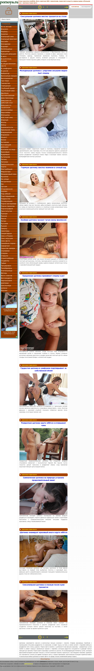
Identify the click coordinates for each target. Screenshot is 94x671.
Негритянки (6, 181)
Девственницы (7, 98)
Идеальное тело (8, 130)
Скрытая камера (8, 248)
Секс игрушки (7, 238)
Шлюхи (4, 288)
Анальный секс (7, 36)
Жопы (3, 122)
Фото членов (6, 275)
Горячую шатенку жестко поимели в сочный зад (43, 167)
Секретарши (6, 233)
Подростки (5, 199)
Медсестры (6, 171)
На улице (5, 179)
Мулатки (4, 176)
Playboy (4, 31)
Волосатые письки (9, 76)
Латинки (4, 162)
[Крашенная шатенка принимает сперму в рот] (43, 315)
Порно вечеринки (8, 204)
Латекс (4, 159)
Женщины (5, 115)
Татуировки (6, 266)
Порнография (7, 208)
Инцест (4, 137)
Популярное (75, 6)
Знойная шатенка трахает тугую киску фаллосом (43, 220)
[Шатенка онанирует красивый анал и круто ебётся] (43, 551)
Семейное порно (8, 243)
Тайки (3, 263)
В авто (4, 56)
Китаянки (5, 142)
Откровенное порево (7, 190)
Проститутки (6, 211)
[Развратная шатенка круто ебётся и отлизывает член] (43, 444)
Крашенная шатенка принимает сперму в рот (43, 276)
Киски (3, 140)
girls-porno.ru (29, 663)
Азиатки (4, 34)
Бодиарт (4, 46)
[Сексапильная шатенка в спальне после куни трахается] (43, 606)
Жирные (4, 120)
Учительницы (6, 270)
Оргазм (4, 186)
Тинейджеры (6, 268)
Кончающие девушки (6, 146)
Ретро (3, 221)
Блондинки (5, 44)
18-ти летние (6, 26)
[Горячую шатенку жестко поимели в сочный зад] (43, 186)
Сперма (4, 253)
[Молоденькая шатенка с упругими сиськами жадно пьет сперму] (43, 112)
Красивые (5, 152)
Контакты (45, 659)
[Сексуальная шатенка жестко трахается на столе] (43, 35)
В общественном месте (8, 65)
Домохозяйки (7, 110)
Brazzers (4, 29)
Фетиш (4, 273)
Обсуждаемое (86, 6)
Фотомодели (6, 278)
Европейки (5, 112)
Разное (4, 216)
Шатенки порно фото (29, 13)
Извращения (6, 132)
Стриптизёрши (7, 258)
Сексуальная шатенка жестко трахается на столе (43, 16)
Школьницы (6, 285)
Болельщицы (6, 49)
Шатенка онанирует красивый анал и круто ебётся (43, 532)
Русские (4, 223)
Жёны (3, 125)
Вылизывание (7, 78)
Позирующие (6, 201)
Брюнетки (5, 51)
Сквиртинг (5, 246)
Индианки (5, 135)
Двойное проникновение (7, 94)
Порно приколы (8, 206)
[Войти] (8, 11)
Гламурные (6, 86)
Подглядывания (8, 196)
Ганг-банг (5, 81)
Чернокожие (6, 280)
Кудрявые (5, 154)
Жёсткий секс (7, 117)
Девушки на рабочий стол (7, 102)
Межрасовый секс (9, 174)
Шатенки (5, 283)
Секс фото (5, 241)
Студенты (5, 261)
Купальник (5, 157)
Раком (3, 218)
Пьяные (4, 213)
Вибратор (5, 73)
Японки (4, 290)
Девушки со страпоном (6, 106)
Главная (6, 24)
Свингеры (5, 231)
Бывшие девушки (8, 54)
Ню (2, 184)
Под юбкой (5, 194)
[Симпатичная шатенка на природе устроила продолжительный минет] (43, 499)
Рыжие (4, 226)
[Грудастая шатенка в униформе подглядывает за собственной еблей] (43, 389)
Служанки (5, 251)
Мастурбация (6, 169)
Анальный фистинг (9, 39)
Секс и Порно (7, 236)
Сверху (4, 228)
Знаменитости (7, 127)
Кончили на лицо (8, 149)
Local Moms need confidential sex (9, 310)
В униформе (6, 68)
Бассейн (4, 41)
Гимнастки (5, 83)
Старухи (4, 256)
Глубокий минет (8, 88)
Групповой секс (8, 91)
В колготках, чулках (6, 60)
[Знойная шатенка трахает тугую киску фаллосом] (43, 240)
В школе (4, 71)
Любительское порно (7, 166)
